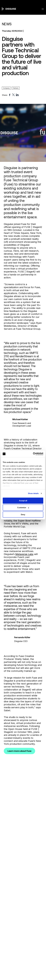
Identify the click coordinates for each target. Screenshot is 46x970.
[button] (41, 9)
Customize (21, 508)
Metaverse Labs (24, 554)
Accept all (23, 500)
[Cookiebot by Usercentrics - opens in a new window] (33, 453)
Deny (23, 515)
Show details (33, 493)
